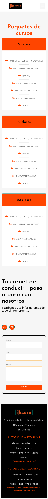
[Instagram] (4, 327)
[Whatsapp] (12, 327)
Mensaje (8, 364)
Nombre (8, 340)
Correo (8, 352)
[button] (43, 6)
